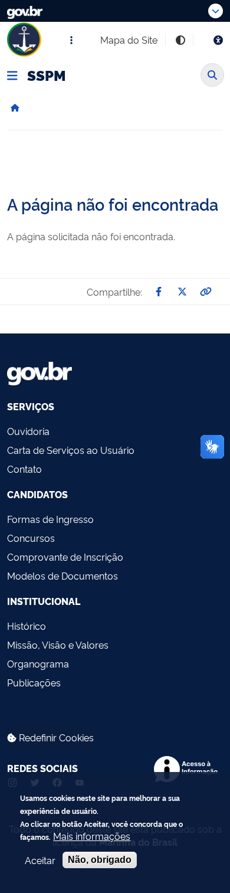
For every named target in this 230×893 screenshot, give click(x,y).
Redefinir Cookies (55, 737)
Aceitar (40, 859)
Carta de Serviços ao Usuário (70, 449)
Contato (24, 468)
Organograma (38, 663)
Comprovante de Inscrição (65, 556)
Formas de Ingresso (50, 518)
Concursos (31, 537)
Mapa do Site (128, 39)
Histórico (26, 625)
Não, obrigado (100, 860)
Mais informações (91, 835)
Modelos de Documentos (62, 575)
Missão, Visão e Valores (58, 644)
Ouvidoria (28, 430)
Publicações (34, 682)
